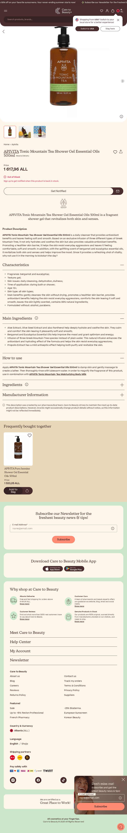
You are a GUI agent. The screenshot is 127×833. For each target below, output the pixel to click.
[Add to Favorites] (115, 152)
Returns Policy (18, 695)
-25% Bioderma (72, 708)
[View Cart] (113, 11)
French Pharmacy (19, 717)
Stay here (110, 28)
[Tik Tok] (63, 780)
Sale (12, 708)
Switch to (87, 28)
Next (123, 81)
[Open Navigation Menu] (5, 11)
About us (15, 676)
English (14, 743)
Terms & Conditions (74, 685)
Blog (12, 681)
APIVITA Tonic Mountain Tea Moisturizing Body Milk (57, 374)
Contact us (70, 676)
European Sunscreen (75, 712)
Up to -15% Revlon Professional (27, 712)
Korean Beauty (72, 717)
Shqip (25, 743)
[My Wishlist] (101, 11)
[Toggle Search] (11, 11)
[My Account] (107, 11)
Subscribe (63, 539)
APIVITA (11, 151)
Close (118, 20)
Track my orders (73, 681)
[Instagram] (13, 780)
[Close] (123, 779)
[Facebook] (38, 780)
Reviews (14, 690)
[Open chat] (121, 827)
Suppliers (69, 695)
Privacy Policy (71, 690)
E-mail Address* (19, 525)
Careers (14, 685)
